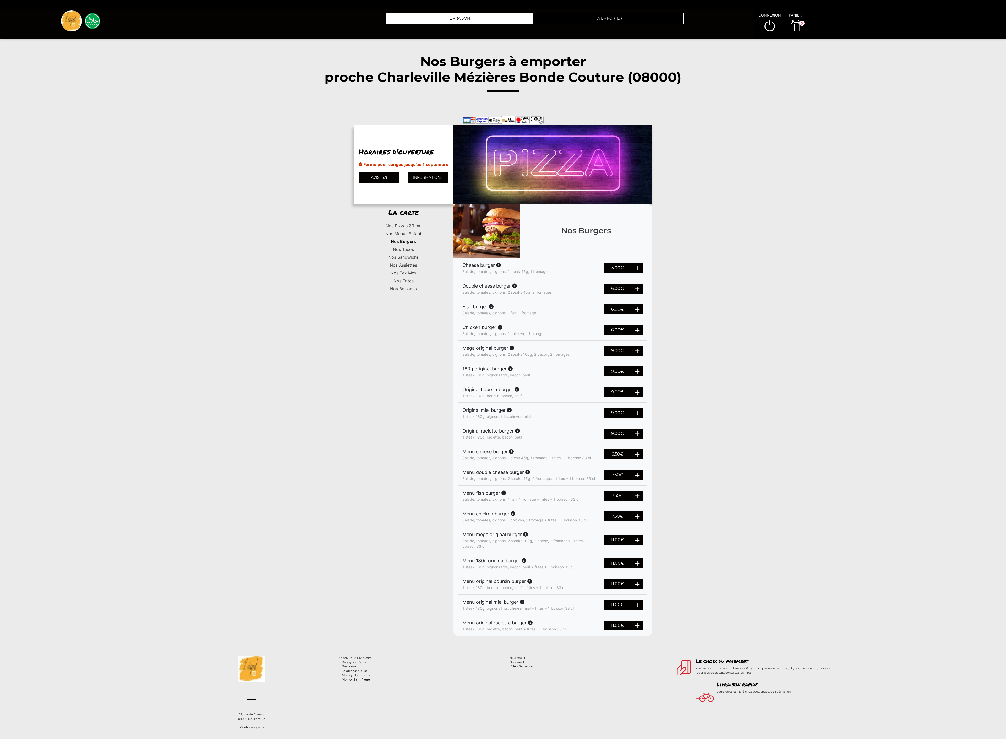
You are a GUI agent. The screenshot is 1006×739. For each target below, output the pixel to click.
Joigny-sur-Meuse (355, 671)
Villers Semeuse (521, 666)
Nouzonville (518, 662)
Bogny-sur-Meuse (354, 662)
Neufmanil (517, 658)
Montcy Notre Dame (356, 675)
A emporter (609, 18)
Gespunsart (350, 666)
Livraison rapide (737, 684)
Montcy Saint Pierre (356, 679)
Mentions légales (251, 727)
